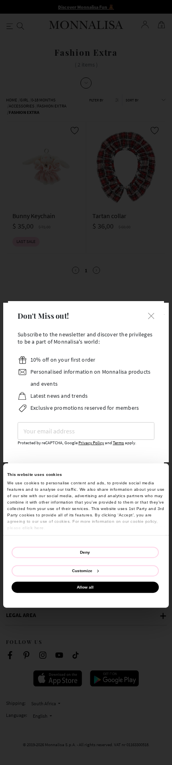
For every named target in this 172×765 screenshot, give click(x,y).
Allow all (85, 587)
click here (33, 527)
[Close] (151, 315)
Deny (85, 552)
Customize (82, 571)
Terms (118, 442)
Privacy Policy (91, 442)
